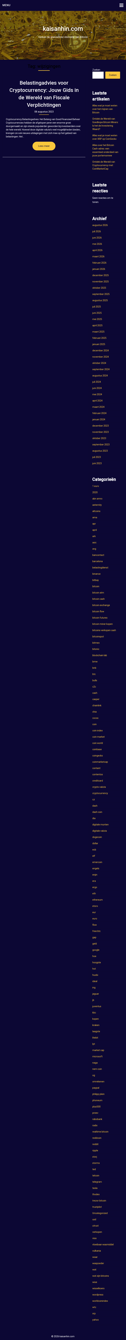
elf (93, 856)
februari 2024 (99, 413)
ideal (94, 981)
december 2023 (100, 425)
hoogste (96, 962)
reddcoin (96, 1138)
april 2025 (97, 325)
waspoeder (98, 1263)
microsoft (97, 1056)
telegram (97, 1181)
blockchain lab (99, 655)
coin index (97, 730)
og (93, 1075)
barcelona (97, 561)
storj (94, 1156)
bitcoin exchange (101, 605)
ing (93, 987)
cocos (95, 718)
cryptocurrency (100, 793)
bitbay (95, 580)
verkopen (97, 1232)
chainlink (96, 705)
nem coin (97, 1069)
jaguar (95, 993)
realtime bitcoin (100, 1131)
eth (94, 893)
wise (94, 1282)
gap (94, 937)
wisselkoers (98, 1288)
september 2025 (101, 294)
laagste (96, 1031)
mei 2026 (97, 244)
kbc (94, 1012)
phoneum (97, 1100)
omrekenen (98, 1081)
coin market (98, 736)
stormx (96, 1163)
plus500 (96, 1106)
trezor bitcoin (99, 1200)
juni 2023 (97, 463)
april (94, 530)
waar (95, 1257)
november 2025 (100, 281)
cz (93, 799)
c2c (94, 686)
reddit (95, 1144)
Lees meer (44, 145)
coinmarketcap (100, 762)
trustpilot (97, 1207)
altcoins (96, 511)
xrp (94, 1313)
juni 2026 (97, 237)
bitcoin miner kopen (102, 624)
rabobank (97, 1119)
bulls (94, 680)
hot (94, 968)
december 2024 (100, 350)
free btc (96, 931)
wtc (94, 1307)
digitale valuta (99, 831)
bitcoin (95, 586)
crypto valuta (99, 787)
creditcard (97, 780)
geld (94, 943)
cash (94, 693)
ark (94, 536)
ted (94, 1169)
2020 (95, 492)
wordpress (97, 1294)
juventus (96, 1006)
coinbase (97, 749)
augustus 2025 (100, 300)
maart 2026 (98, 256)
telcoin (95, 1175)
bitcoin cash (98, 599)
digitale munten (100, 824)
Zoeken (96, 69)
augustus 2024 (100, 375)
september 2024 (101, 369)
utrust (95, 1225)
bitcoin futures (99, 617)
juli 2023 (96, 457)
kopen (95, 1019)
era (94, 881)
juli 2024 (96, 382)
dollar (95, 843)
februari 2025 (99, 338)
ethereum (97, 899)
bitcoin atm (98, 592)
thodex (96, 1194)
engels (95, 868)
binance (96, 574)
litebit (95, 1037)
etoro (95, 906)
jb (93, 1000)
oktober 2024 (99, 363)
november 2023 (100, 432)
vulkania (96, 1250)
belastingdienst (100, 567)
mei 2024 (97, 394)
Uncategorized (100, 1213)
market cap (98, 1050)
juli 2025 (96, 306)
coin (94, 724)
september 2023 (101, 444)
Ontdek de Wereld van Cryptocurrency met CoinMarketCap (103, 165)
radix (94, 1125)
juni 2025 (97, 313)
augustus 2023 (100, 450)
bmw (95, 661)
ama (94, 517)
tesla (94, 1188)
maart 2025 (98, 331)
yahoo (95, 1319)
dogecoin (97, 837)
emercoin (97, 862)
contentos (97, 774)
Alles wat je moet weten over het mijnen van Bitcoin (104, 109)
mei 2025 (97, 319)
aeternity (97, 505)
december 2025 (100, 275)
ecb (94, 849)
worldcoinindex (100, 1301)
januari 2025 (98, 344)
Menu (6, 5)
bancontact (98, 555)
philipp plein (98, 1094)
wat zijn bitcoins (100, 1276)
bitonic (95, 649)
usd (94, 1219)
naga (95, 1062)
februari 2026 (99, 262)
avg (94, 548)
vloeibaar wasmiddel (103, 1244)
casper (95, 699)
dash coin (97, 812)
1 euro (95, 486)
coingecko (97, 755)
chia (94, 711)
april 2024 (97, 400)
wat (94, 1269)
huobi (95, 975)
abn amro (97, 498)
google (95, 950)
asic (94, 542)
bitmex (96, 642)
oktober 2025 (99, 288)
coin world (97, 743)
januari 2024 (98, 419)
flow (94, 925)
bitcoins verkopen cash (104, 630)
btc (94, 674)
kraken (95, 1025)
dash (94, 805)
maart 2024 (98, 407)
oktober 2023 (99, 438)
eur (94, 912)
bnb (94, 668)
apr (94, 523)
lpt (93, 1044)
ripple (95, 1150)
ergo (94, 887)
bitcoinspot (98, 636)
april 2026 (97, 250)
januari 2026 (98, 269)
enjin (94, 874)
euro (94, 918)
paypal (95, 1087)
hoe (94, 956)
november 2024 (100, 356)
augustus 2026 (100, 225)
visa (94, 1238)
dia (93, 818)
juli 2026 (96, 231)
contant (96, 768)
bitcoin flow (98, 611)
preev (95, 1113)
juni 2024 (97, 388)
